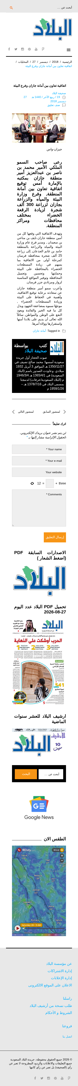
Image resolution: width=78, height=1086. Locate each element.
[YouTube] (36, 49)
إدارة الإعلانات (61, 978)
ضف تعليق (53, 105)
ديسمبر (44, 61)
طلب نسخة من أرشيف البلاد (51, 1006)
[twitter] (16, 49)
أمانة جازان (39, 330)
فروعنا (67, 1026)
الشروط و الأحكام (58, 1013)
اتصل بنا (67, 1036)
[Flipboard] (43, 49)
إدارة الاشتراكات (60, 971)
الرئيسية (67, 61)
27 (34, 61)
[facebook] (9, 49)
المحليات (23, 61)
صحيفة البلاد (59, 93)
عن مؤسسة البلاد (59, 964)
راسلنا (67, 998)
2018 (55, 61)
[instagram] (23, 49)
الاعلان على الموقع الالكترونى (50, 985)
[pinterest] (29, 49)
